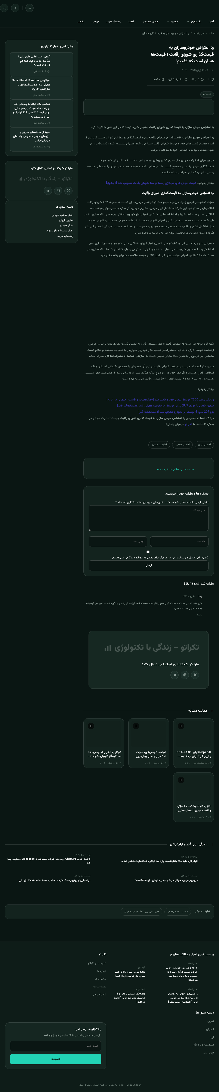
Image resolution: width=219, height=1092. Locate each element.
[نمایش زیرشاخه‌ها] (188, 21)
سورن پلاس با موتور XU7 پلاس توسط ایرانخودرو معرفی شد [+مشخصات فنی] (165, 406)
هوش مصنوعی (150, 22)
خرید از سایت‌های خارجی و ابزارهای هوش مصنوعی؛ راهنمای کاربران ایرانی (31, 136)
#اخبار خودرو (182, 445)
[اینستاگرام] (185, 675)
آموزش (210, 1029)
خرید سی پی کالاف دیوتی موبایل (141, 911)
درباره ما (101, 971)
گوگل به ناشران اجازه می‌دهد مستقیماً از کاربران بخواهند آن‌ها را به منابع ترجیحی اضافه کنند (104, 758)
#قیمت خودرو (159, 445)
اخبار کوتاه (199, 33)
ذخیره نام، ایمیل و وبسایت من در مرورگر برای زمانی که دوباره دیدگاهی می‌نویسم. (160, 557)
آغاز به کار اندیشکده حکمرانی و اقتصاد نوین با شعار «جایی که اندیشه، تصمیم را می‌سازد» (193, 810)
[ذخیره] (181, 726)
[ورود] (29, 8)
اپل (212, 1037)
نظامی (80, 22)
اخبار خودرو (66, 225)
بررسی (95, 22)
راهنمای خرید (113, 22)
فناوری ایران (66, 220)
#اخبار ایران (204, 445)
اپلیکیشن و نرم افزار (203, 1045)
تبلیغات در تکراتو (97, 963)
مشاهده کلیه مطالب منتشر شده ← (175, 469)
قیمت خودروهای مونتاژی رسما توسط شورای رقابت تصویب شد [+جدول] (151, 183)
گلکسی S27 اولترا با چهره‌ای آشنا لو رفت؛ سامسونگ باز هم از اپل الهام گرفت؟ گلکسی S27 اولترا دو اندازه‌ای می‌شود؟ (31, 110)
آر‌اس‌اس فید (99, 994)
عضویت (56, 1059)
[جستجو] (4, 8)
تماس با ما (100, 979)
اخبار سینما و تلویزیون (59, 230)
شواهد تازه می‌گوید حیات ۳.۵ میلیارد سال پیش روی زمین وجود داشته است (151, 756)
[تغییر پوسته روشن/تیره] (15, 8)
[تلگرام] (174, 675)
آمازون (210, 1022)
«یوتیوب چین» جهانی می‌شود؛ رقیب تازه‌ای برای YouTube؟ (166, 880)
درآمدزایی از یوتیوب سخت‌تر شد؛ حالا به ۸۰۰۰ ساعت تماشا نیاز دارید (54, 880)
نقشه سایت (99, 987)
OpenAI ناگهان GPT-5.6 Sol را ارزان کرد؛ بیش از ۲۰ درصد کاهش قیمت (193, 756)
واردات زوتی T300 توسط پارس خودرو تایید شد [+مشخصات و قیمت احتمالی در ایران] (160, 400)
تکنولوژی (196, 22)
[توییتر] (195, 675)
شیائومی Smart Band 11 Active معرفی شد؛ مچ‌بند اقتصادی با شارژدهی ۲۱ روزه (31, 84)
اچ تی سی (208, 1053)
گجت (131, 22)
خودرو (174, 22)
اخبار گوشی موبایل (62, 215)
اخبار (211, 22)
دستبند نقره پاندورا (178, 911)
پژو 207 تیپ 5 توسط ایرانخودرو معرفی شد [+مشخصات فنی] (176, 412)
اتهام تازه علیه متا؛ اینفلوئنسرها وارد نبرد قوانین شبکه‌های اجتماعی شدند (159, 861)
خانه (211, 33)
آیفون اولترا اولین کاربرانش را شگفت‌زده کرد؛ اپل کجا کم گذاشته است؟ (34, 61)
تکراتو (188, 424)
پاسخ (199, 615)
